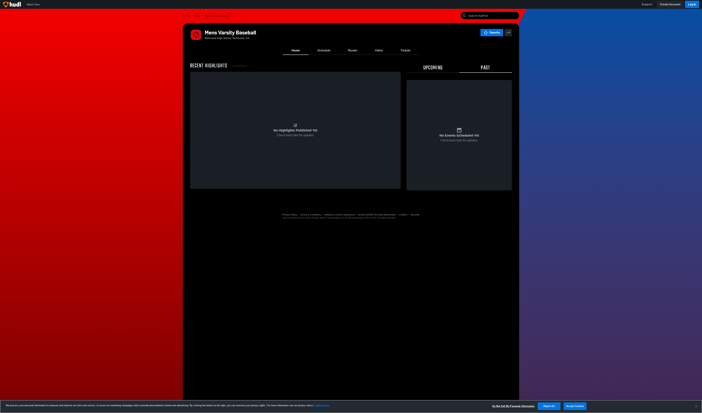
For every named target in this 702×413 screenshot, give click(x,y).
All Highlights (240, 66)
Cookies (403, 214)
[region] (351, 406)
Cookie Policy (321, 405)
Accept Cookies (575, 406)
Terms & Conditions (311, 214)
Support (647, 4)
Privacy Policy (289, 214)
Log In (692, 4)
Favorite (494, 32)
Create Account (670, 4)
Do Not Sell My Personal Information (377, 214)
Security (415, 214)
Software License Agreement (339, 214)
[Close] (696, 406)
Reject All (549, 406)
